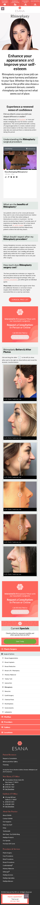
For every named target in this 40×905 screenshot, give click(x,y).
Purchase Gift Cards (9, 843)
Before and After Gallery (10, 761)
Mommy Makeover (10, 675)
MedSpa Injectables (9, 878)
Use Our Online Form (20, 337)
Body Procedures (8, 859)
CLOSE (26, 896)
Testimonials (6, 831)
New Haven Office (25, 1)
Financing (5, 765)
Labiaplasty (8, 712)
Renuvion (8, 691)
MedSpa (7, 717)
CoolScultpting (8, 865)
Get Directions (9, 789)
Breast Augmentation (11, 658)
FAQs (4, 828)
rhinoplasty (22, 119)
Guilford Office (35, 1)
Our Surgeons (7, 821)
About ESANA (7, 815)
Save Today (20, 641)
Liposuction (8, 683)
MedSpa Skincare (8, 881)
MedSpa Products (8, 837)
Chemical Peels (9, 699)
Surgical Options (9, 654)
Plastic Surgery (10, 649)
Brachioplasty (9, 704)
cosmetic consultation (10, 280)
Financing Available (5, 1)
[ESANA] (20, 9)
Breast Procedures (8, 862)
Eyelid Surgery (9, 695)
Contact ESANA (7, 818)
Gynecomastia (9, 708)
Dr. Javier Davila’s (18, 225)
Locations (8, 732)
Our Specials (6, 840)
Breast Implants (9, 662)
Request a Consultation (15, 1)
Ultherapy (6, 872)
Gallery (7, 727)
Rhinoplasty (8, 687)
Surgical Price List (20, 300)
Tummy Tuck (8, 679)
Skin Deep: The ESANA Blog (11, 834)
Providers (8, 722)
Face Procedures (8, 856)
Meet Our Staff (7, 825)
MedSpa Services (8, 875)
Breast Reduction (10, 666)
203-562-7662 (15, 901)
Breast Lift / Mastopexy (12, 670)
